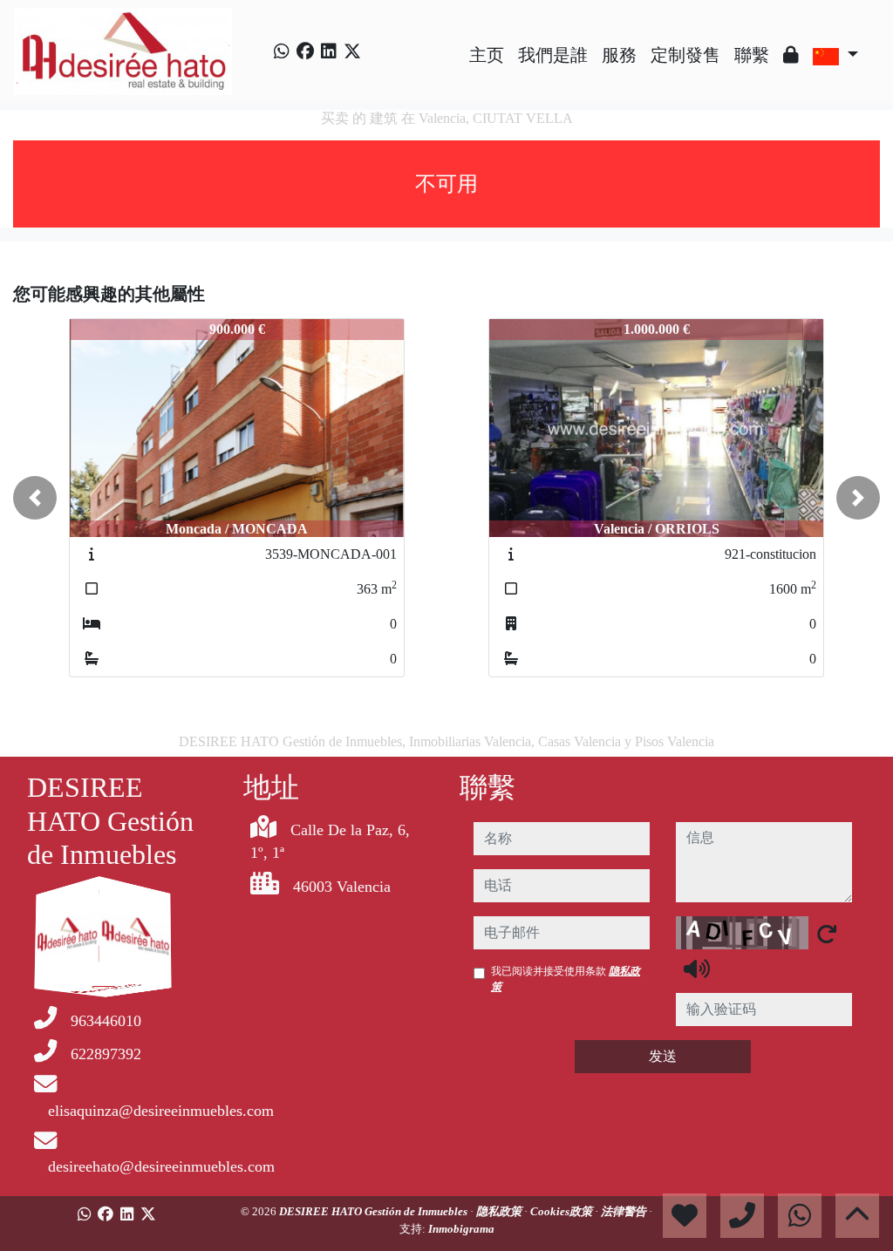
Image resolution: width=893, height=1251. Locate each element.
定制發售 (685, 55)
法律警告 (625, 1211)
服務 (619, 55)
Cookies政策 (562, 1211)
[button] (35, 498)
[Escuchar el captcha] (697, 968)
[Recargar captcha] (826, 933)
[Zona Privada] (791, 55)
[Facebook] (305, 51)
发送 (663, 1056)
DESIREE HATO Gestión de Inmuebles (374, 1211)
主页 (486, 55)
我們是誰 (553, 55)
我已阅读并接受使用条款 (565, 979)
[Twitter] (352, 51)
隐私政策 (500, 1211)
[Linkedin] (329, 51)
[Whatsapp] (282, 51)
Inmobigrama (461, 1228)
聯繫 (751, 55)
